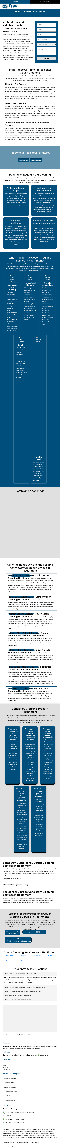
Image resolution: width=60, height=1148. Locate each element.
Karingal (50, 955)
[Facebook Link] (9, 1055)
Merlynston (50, 961)
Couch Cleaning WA (10, 1083)
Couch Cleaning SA (10, 1087)
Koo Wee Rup (37, 955)
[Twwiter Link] (43, 1055)
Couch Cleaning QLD (10, 1096)
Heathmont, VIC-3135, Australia (13, 933)
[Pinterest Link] (21, 1055)
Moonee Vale (37, 961)
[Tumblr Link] (32, 1055)
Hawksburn (9, 955)
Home (5, 1063)
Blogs (4, 1065)
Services (5, 1067)
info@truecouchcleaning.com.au (18, 941)
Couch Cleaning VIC (10, 1078)
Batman (23, 955)
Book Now (15, 2)
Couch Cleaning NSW (10, 1091)
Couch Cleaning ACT (10, 1100)
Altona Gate (9, 961)
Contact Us (6, 1070)
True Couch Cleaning (21, 1143)
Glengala (23, 961)
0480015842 (46, 2)
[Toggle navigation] (56, 6)
